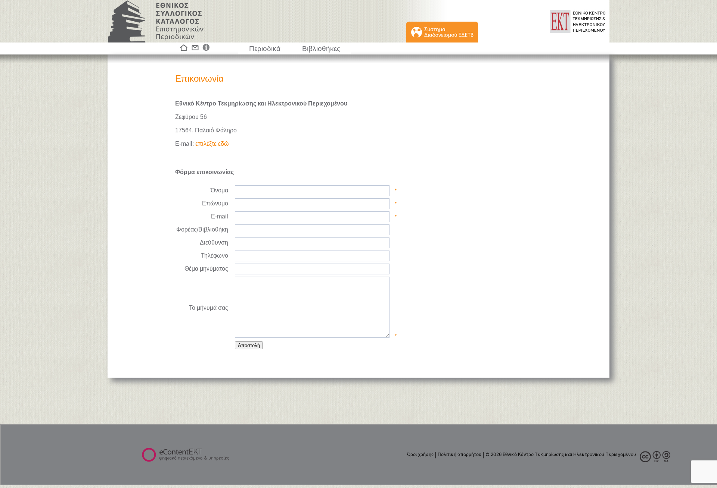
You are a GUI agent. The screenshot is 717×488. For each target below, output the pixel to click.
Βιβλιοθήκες (321, 49)
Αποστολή (249, 345)
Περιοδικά (264, 49)
